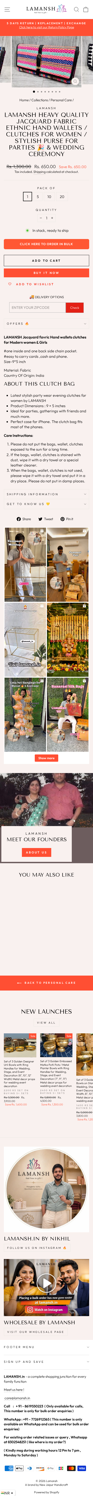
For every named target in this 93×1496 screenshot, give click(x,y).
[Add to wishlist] (9, 890)
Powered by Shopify (46, 1492)
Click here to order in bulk (46, 244)
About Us (36, 852)
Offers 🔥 (18, 323)
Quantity (47, 210)
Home (24, 100)
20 (62, 196)
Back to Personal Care (49, 982)
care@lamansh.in (17, 1398)
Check (74, 308)
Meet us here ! (14, 1389)
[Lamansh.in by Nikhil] (46, 1189)
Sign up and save (24, 1361)
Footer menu (19, 1347)
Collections (39, 100)
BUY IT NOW (47, 273)
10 (49, 196)
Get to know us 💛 (29, 504)
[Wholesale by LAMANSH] (46, 1287)
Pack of (46, 188)
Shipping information (32, 494)
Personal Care (61, 100)
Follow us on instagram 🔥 (37, 1247)
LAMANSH (47, 108)
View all (46, 1022)
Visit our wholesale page (35, 1332)
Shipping (39, 172)
